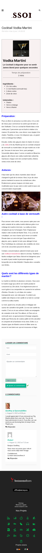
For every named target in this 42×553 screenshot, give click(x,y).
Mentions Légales (21, 505)
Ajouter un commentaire (17, 385)
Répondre (11, 427)
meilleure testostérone (12, 254)
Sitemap (21, 503)
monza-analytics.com (21, 506)
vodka (7, 145)
